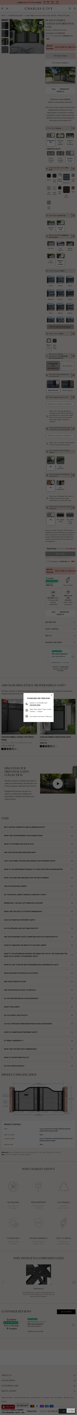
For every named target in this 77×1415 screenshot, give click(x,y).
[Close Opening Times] (52, 695)
